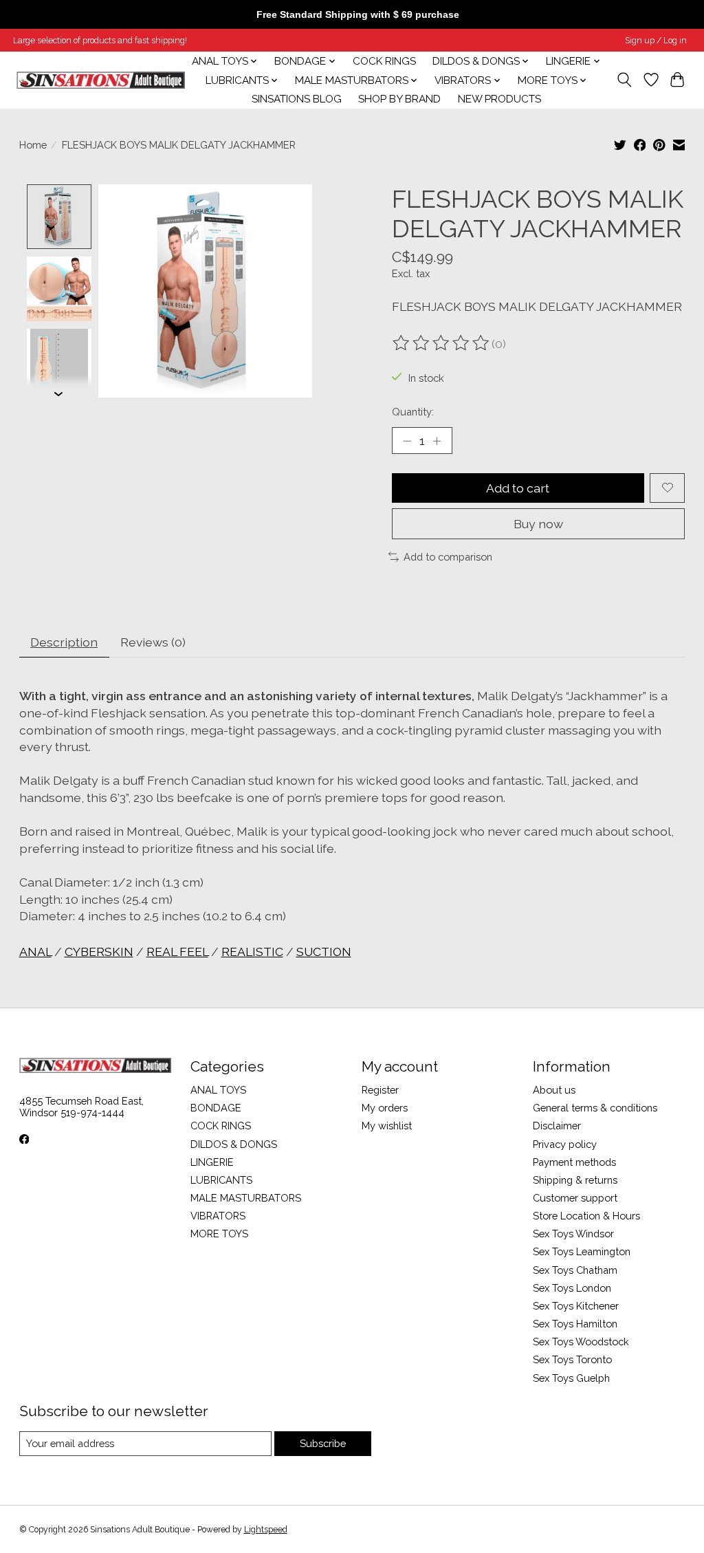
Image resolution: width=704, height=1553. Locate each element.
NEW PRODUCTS (499, 99)
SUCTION (323, 951)
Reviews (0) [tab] (153, 642)
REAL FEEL (177, 951)
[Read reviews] (442, 343)
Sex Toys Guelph (571, 1378)
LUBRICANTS (221, 1180)
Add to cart (517, 488)
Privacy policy (565, 1144)
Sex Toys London (572, 1288)
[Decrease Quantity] (407, 440)
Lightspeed (265, 1529)
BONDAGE (215, 1108)
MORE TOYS (219, 1233)
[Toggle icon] (624, 79)
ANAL (35, 951)
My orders (385, 1108)
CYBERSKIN (99, 951)
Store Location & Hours (586, 1215)
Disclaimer (557, 1125)
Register (380, 1090)
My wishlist (387, 1125)
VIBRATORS (217, 1215)
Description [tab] (64, 642)
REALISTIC (252, 951)
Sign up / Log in (656, 40)
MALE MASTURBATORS (245, 1198)
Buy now (538, 524)
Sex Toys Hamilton (575, 1323)
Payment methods (574, 1162)
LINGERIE (212, 1162)
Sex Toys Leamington (581, 1251)
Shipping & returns (575, 1180)
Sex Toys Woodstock (581, 1341)
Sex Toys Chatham (575, 1270)
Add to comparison (448, 557)
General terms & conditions (595, 1108)
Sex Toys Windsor (573, 1233)
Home (33, 145)
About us (554, 1090)
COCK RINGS (384, 61)
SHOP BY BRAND (399, 99)
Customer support (575, 1198)
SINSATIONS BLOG (297, 99)
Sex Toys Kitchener (576, 1306)
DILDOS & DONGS (233, 1144)
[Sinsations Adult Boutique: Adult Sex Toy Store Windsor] (100, 80)
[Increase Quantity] (436, 440)
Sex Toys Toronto (572, 1359)
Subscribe (323, 1443)
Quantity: (413, 411)
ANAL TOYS (218, 1090)
